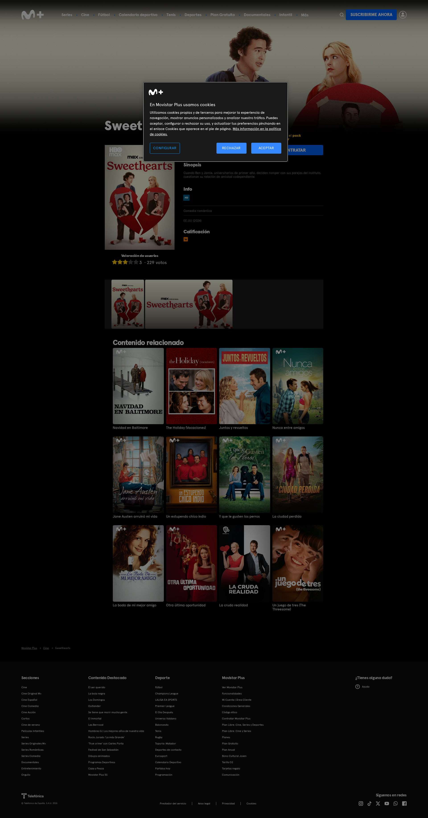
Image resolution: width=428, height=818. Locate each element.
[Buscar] (342, 15)
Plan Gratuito (222, 14)
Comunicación (230, 774)
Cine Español (29, 699)
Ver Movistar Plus (232, 687)
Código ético (229, 712)
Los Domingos (96, 699)
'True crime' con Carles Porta (105, 743)
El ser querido (96, 687)
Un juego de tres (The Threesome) (289, 607)
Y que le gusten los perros (239, 516)
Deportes (193, 14)
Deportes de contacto (168, 749)
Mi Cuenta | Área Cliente (236, 699)
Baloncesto (162, 724)
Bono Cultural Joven (234, 756)
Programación (163, 774)
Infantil (285, 14)
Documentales (257, 14)
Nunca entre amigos (288, 428)
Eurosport (161, 756)
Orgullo (25, 774)
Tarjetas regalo (231, 768)
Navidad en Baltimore (130, 428)
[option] (128, 304)
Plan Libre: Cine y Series (236, 731)
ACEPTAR (266, 148)
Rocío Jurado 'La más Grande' (106, 737)
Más (305, 15)
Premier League (165, 706)
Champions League (166, 693)
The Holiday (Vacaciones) (186, 428)
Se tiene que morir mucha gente (107, 712)
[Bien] (130, 262)
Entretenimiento (31, 768)
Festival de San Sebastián (103, 749)
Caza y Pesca (96, 768)
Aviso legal (204, 803)
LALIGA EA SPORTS (166, 699)
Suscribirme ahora (371, 14)
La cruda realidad (233, 605)
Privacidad (228, 803)
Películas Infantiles (32, 731)
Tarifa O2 (227, 762)
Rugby (158, 737)
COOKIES (251, 803)
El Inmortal (94, 718)
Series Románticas (32, 749)
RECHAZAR (231, 148)
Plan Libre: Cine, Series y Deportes (242, 724)
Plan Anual (228, 749)
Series (67, 14)
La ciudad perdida (287, 516)
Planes (226, 737)
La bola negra (96, 693)
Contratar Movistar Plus (236, 718)
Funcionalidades (232, 693)
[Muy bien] (136, 262)
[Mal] (119, 262)
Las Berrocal (95, 724)
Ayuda (365, 686)
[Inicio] (32, 15)
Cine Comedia (30, 706)
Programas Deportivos (101, 762)
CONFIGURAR (164, 148)
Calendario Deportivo (168, 762)
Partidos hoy (162, 768)
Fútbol (104, 14)
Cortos (25, 718)
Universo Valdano (165, 718)
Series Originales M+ (33, 743)
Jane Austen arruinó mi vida (135, 516)
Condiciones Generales (236, 706)
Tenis (171, 14)
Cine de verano (30, 724)
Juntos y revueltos (233, 428)
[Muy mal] (114, 262)
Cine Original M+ (31, 693)
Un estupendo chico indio (186, 516)
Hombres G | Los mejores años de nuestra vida (116, 731)
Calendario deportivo (138, 14)
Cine (85, 14)
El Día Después (164, 712)
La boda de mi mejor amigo (134, 605)
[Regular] (125, 262)
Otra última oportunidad (186, 605)
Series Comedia (30, 756)
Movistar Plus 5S (97, 774)
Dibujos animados (99, 756)
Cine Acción (28, 712)
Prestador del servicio (173, 803)
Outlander (94, 706)
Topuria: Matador (165, 743)
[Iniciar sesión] (403, 15)
